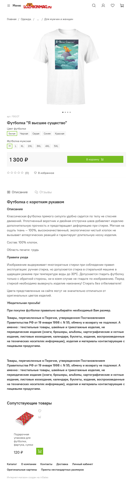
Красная (59, 133)
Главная (11, 19)
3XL (39, 146)
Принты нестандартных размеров (62, 469)
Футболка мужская (19, 141)
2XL (30, 146)
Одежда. (26, 19)
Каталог (12, 464)
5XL (56, 146)
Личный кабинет (82, 464)
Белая (12, 133)
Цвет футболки (16, 128)
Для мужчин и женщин (58, 19)
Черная (24, 133)
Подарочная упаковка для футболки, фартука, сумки (23, 439)
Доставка (62, 464)
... (38, 19)
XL (22, 146)
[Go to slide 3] (67, 112)
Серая (36, 133)
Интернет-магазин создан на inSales (27, 477)
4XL (47, 146)
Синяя (47, 133)
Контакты (46, 464)
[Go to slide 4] (70, 112)
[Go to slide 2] (65, 112)
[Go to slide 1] (62, 112)
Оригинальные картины (22, 469)
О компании (28, 464)
